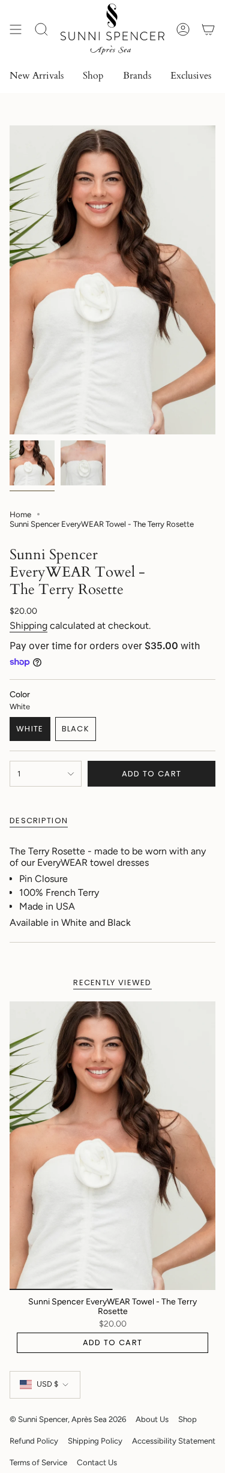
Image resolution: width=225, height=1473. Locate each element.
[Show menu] (16, 29)
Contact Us (97, 1462)
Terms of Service (38, 1462)
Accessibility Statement (173, 1440)
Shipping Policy (95, 1440)
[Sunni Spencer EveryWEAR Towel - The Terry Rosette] (112, 1145)
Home (20, 514)
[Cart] (208, 29)
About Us (152, 1419)
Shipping (28, 625)
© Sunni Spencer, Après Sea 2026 (68, 1419)
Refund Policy (34, 1440)
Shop (187, 1419)
